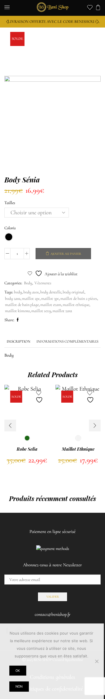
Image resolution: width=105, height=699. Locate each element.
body (18, 292)
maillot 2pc (31, 298)
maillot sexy (41, 310)
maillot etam (50, 304)
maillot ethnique (76, 304)
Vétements (42, 283)
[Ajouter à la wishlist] (40, 397)
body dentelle (50, 292)
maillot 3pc (50, 298)
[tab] (18, 341)
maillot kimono (17, 310)
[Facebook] (17, 320)
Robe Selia (27, 449)
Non (18, 686)
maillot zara (62, 310)
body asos (31, 292)
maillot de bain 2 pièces (78, 298)
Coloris (10, 227)
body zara (12, 298)
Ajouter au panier (65, 254)
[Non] (96, 661)
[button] (7, 22)
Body (28, 283)
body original (73, 292)
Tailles (9, 202)
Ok (17, 671)
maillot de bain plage (22, 304)
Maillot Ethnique (78, 449)
